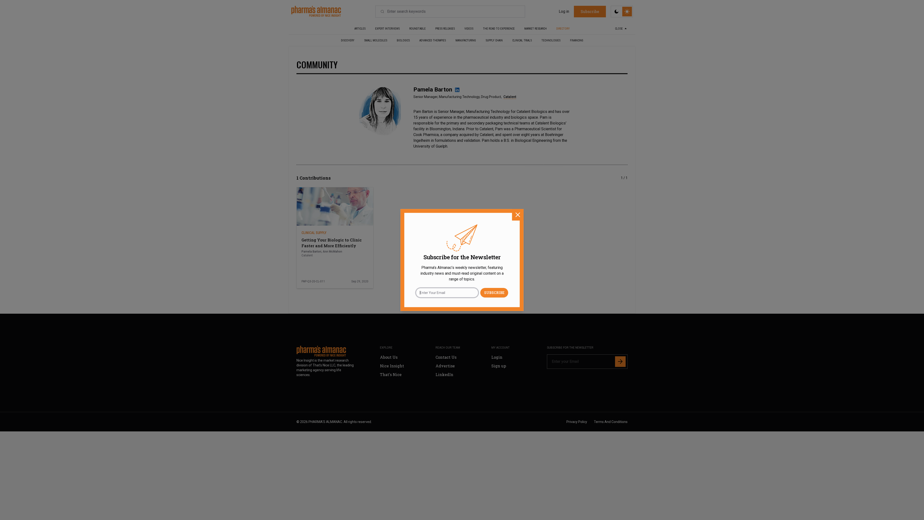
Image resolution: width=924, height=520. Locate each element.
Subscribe (494, 292)
